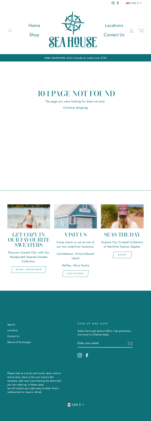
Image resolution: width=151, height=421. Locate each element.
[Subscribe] (130, 343)
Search (11, 324)
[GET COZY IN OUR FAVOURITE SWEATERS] (28, 216)
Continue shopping (75, 107)
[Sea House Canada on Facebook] (87, 355)
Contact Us (114, 34)
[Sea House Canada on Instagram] (80, 355)
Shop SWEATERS (29, 269)
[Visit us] (75, 216)
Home (34, 25)
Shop (34, 34)
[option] (75, 58)
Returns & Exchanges (19, 342)
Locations (114, 25)
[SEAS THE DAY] (122, 216)
